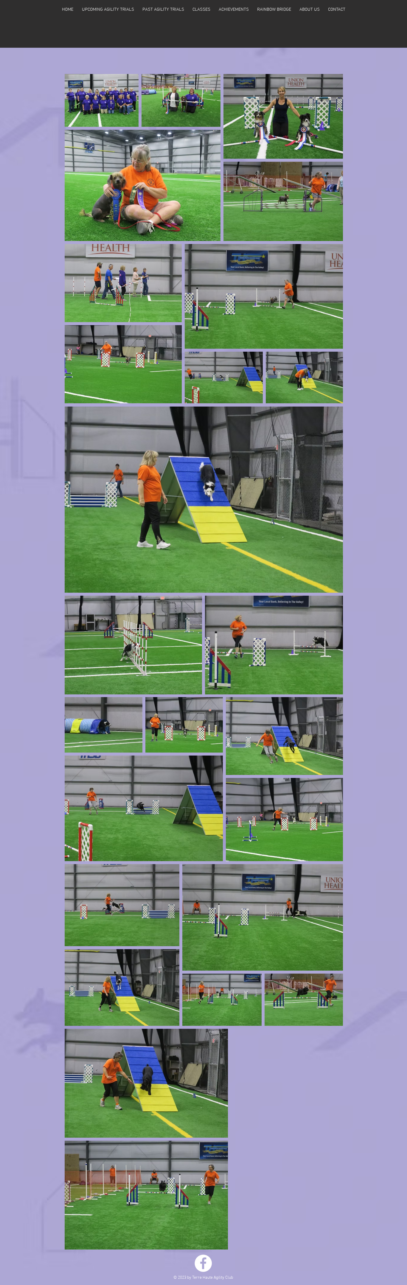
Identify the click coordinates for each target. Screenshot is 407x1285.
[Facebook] (203, 1263)
